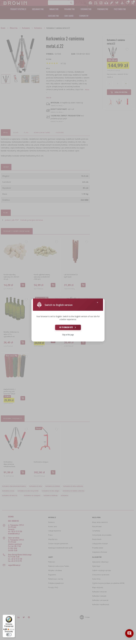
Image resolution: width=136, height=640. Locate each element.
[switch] (9, 634)
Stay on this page (68, 335)
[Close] (97, 302)
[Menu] (13, 616)
